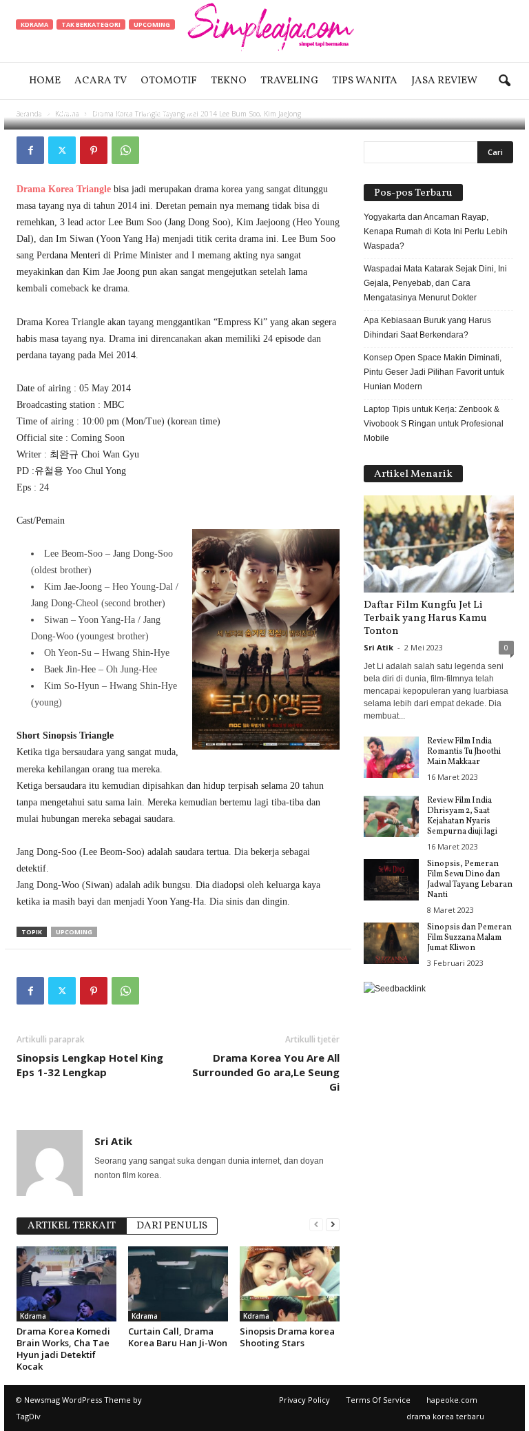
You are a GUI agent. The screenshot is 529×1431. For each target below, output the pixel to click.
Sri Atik (59, 112)
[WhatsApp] (125, 150)
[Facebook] (30, 150)
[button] (504, 81)
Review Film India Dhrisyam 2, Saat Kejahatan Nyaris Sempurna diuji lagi (462, 816)
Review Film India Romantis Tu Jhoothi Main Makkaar (464, 752)
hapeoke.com (451, 1399)
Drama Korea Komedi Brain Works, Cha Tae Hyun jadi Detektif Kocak (63, 1348)
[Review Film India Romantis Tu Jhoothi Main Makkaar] (391, 757)
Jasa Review (444, 81)
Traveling (289, 81)
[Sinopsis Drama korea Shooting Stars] (290, 1283)
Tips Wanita (364, 81)
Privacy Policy (304, 1399)
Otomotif (169, 81)
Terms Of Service (378, 1399)
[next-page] (333, 1224)
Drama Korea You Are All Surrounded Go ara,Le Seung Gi (266, 1072)
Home (45, 81)
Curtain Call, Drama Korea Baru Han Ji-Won (177, 1337)
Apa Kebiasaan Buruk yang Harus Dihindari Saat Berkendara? (427, 328)
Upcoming (152, 24)
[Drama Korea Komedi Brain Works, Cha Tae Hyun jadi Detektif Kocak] (66, 1283)
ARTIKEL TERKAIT (72, 1226)
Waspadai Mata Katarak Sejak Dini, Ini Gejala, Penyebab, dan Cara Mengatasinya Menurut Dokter (435, 283)
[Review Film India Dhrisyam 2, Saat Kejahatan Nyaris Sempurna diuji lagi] (391, 816)
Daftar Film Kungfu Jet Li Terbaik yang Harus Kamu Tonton (425, 618)
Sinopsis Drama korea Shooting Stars (287, 1337)
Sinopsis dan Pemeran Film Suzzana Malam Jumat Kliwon (469, 938)
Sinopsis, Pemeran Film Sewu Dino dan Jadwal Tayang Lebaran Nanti (469, 879)
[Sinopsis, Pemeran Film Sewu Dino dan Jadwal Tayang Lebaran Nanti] (391, 879)
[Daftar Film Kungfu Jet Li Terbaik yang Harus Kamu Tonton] (439, 544)
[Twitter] (62, 150)
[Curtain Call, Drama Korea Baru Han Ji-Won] (178, 1283)
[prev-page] (316, 1224)
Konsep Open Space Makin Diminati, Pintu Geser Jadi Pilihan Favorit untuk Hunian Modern (434, 372)
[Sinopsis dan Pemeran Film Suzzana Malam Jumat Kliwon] (391, 943)
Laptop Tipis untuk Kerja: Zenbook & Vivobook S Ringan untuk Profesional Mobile (434, 423)
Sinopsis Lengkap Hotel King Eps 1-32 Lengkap (90, 1065)
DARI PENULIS (171, 1226)
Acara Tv (100, 81)
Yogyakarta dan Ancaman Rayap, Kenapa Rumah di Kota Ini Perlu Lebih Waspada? (436, 231)
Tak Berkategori (91, 24)
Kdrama (34, 24)
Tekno (229, 81)
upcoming (74, 931)
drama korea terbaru (445, 1416)
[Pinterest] (93, 150)
